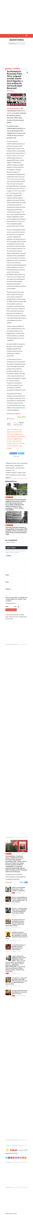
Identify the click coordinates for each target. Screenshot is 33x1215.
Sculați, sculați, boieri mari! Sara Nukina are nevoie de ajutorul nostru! (19, 992)
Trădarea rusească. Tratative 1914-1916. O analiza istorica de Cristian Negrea (16, 475)
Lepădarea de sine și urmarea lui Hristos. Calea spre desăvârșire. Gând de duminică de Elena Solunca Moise (16, 935)
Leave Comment (10, 542)
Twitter (22, 453)
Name (7, 575)
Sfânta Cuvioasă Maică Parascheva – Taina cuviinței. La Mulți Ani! (18, 889)
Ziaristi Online (16, 39)
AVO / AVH (9, 497)
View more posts (18, 424)
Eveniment (9, 525)
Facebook (13, 453)
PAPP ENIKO (14, 446)
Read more (9, 882)
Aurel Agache (14, 429)
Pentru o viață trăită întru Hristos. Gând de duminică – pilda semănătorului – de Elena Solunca (19, 899)
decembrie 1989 (16, 432)
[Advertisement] (16, 16)
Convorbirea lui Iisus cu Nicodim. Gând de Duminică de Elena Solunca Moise (18, 947)
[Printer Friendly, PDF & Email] (21, 417)
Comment (9, 555)
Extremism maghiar (12, 439)
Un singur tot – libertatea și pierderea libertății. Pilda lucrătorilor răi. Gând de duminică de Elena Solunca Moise (16, 981)
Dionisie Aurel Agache (13, 108)
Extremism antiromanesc (18, 436)
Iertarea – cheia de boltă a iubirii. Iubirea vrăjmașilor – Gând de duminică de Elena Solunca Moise (19, 911)
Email (8, 582)
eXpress (21, 422)
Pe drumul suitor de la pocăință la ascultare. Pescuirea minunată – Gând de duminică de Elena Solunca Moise (15, 922)
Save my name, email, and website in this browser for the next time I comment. (16, 599)
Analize (9, 853)
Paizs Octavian (17, 443)
